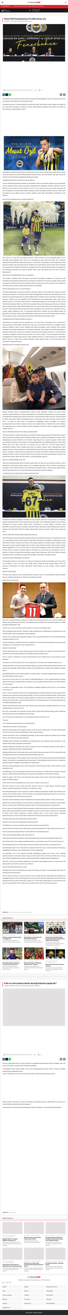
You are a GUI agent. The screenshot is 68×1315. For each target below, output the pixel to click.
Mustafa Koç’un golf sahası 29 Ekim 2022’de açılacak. (32, 937)
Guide (47, 1235)
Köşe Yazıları (49, 1295)
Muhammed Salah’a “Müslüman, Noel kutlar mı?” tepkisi (33, 963)
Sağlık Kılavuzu (6, 1307)
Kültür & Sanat (5, 1235)
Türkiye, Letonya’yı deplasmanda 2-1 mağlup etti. (11, 937)
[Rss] (10, 1282)
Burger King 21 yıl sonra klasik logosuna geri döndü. (32, 1238)
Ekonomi (48, 961)
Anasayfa (6, 21)
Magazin (26, 1286)
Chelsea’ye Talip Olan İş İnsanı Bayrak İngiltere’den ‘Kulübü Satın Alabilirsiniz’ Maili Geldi (55, 938)
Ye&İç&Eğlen (12, 985)
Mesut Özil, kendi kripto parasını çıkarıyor (55, 965)
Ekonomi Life (27, 1303)
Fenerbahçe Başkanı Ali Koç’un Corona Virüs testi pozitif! (11, 963)
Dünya (47, 935)
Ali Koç (9, 912)
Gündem (51, 935)
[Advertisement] (34, 75)
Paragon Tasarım (37, 1312)
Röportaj (4, 1299)
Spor (10, 21)
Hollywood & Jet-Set (51, 1286)
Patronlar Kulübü (50, 1303)
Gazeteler (48, 1299)
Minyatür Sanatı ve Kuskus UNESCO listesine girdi (9, 1239)
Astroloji (4, 1303)
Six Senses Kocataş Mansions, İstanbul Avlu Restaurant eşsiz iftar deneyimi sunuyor (54, 1239)
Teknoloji (55, 961)
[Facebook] (3, 1282)
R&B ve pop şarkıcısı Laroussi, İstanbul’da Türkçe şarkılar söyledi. (30, 6)
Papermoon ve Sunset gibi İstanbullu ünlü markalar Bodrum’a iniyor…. (33, 1264)
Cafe (9, 1212)
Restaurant (13, 1212)
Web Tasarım (29, 1312)
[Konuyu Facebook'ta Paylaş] (3, 94)
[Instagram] (8, 1282)
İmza (26, 912)
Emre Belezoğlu (15, 912)
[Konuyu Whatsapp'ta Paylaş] (9, 94)
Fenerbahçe (22, 912)
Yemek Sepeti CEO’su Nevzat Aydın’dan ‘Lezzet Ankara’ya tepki (12, 1265)
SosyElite (4, 961)
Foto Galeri (27, 1299)
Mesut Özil (30, 912)
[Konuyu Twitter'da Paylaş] (6, 94)
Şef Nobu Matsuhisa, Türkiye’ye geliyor (54, 1263)
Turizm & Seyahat (7, 1295)
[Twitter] (5, 1282)
